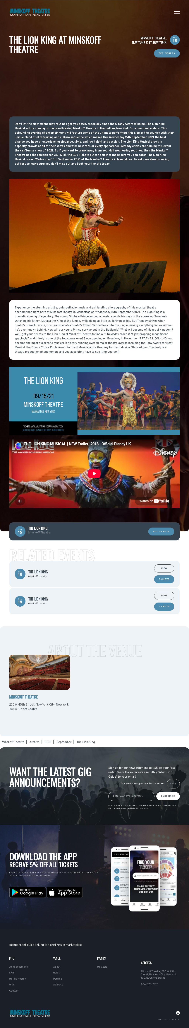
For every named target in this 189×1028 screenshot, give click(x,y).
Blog (12, 984)
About (56, 966)
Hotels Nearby (17, 978)
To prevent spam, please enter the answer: (143, 783)
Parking (57, 978)
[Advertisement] (94, 83)
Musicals (102, 966)
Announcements (19, 966)
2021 (48, 742)
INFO (164, 568)
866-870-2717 (149, 984)
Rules (56, 972)
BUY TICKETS (161, 531)
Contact (13, 990)
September (63, 742)
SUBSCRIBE (168, 796)
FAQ (11, 972)
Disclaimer (175, 1019)
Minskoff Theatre (13, 742)
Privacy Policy (162, 1019)
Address (58, 984)
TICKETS (164, 579)
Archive (34, 742)
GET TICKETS (167, 53)
